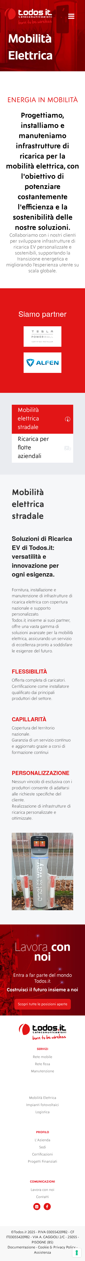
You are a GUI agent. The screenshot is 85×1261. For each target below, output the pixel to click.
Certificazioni (42, 1154)
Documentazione (21, 1247)
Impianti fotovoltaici (42, 1105)
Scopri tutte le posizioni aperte (42, 1004)
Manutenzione (42, 1071)
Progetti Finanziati (42, 1162)
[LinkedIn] (36, 1207)
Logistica (42, 1112)
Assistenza (42, 1253)
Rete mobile (42, 1057)
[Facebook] (47, 1207)
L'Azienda (42, 1140)
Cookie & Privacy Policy (57, 1247)
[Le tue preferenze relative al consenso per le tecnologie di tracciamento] (76, 1252)
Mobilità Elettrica (42, 1098)
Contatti (42, 1197)
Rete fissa (42, 1064)
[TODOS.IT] (28, 16)
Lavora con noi (42, 1190)
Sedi (42, 1147)
